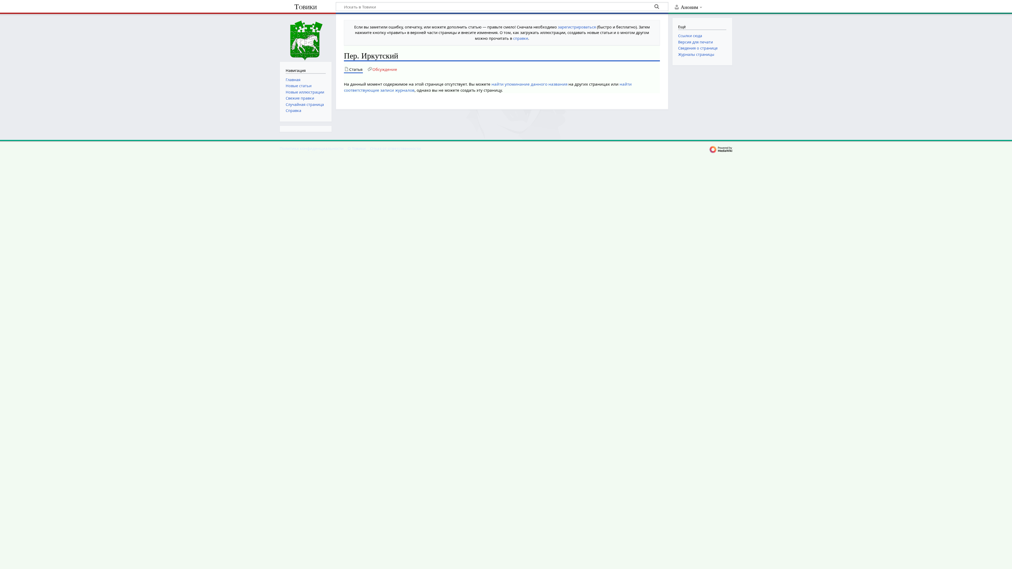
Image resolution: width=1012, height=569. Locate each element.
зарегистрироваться (577, 27)
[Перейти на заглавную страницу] (306, 37)
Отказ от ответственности (395, 148)
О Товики (357, 148)
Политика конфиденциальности (312, 148)
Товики (305, 7)
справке (520, 38)
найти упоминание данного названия (529, 84)
